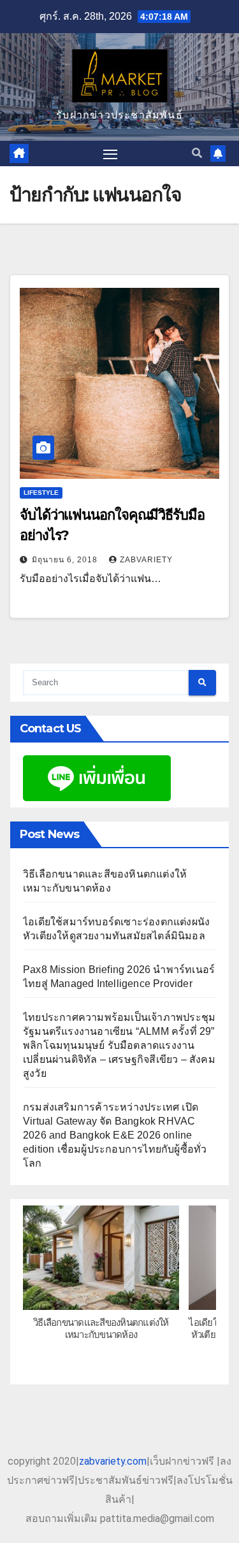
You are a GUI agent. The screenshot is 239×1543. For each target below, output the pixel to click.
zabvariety (146, 559)
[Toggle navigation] (110, 153)
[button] (197, 153)
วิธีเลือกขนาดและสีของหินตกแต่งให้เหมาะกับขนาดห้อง (101, 1328)
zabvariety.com (113, 1461)
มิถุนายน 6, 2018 (66, 559)
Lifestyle (41, 492)
